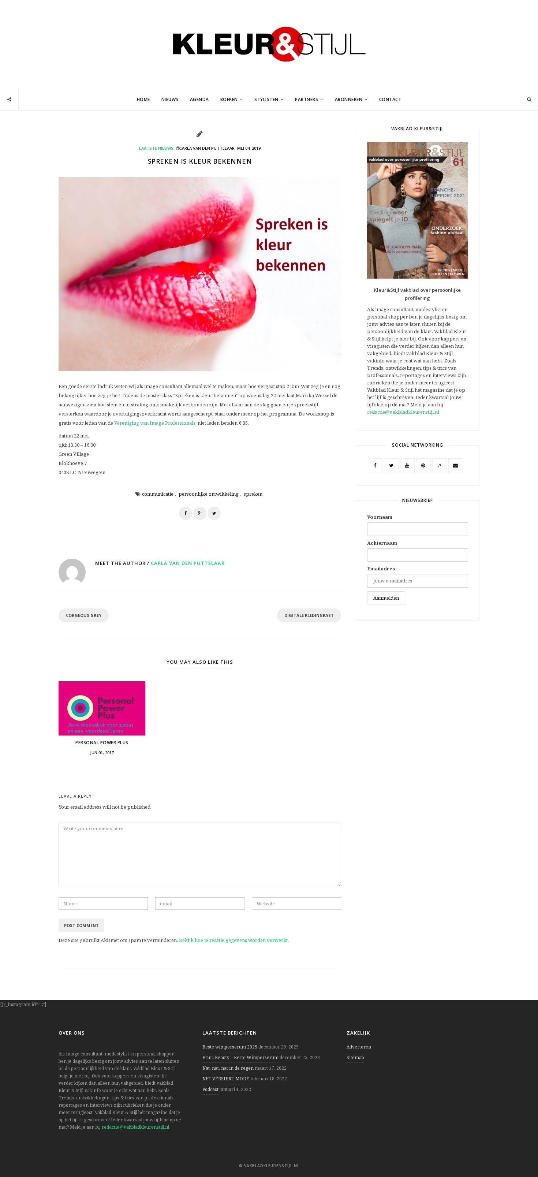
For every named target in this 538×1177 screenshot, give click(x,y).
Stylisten (266, 99)
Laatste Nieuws (156, 148)
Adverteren (359, 1047)
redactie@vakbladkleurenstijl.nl (403, 412)
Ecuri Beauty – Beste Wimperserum (240, 1057)
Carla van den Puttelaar (188, 563)
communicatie (157, 494)
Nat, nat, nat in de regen (228, 1068)
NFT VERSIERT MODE (225, 1079)
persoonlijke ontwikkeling (209, 494)
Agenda (199, 99)
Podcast (210, 1089)
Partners (306, 99)
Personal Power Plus (101, 743)
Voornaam (379, 517)
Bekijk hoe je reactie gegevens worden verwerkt (233, 940)
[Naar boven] (519, 1153)
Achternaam (382, 543)
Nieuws (170, 99)
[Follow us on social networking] (9, 99)
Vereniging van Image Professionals (154, 423)
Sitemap (355, 1057)
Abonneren (349, 99)
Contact (390, 99)
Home (143, 99)
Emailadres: (382, 568)
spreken (253, 494)
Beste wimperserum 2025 (229, 1047)
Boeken (229, 99)
